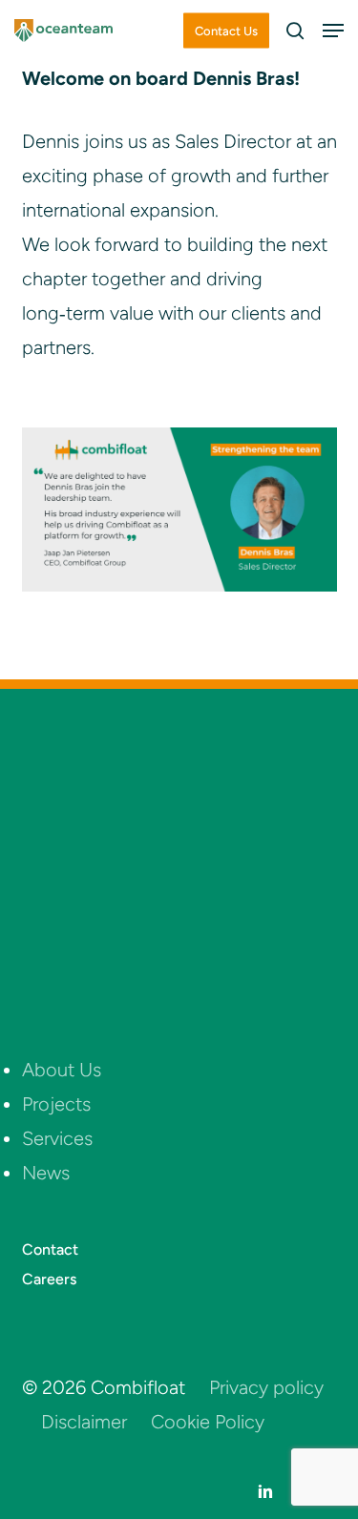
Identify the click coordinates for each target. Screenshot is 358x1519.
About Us (61, 1069)
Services (57, 1138)
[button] (333, 30)
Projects (56, 1103)
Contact (50, 1249)
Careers (49, 1279)
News (46, 1172)
